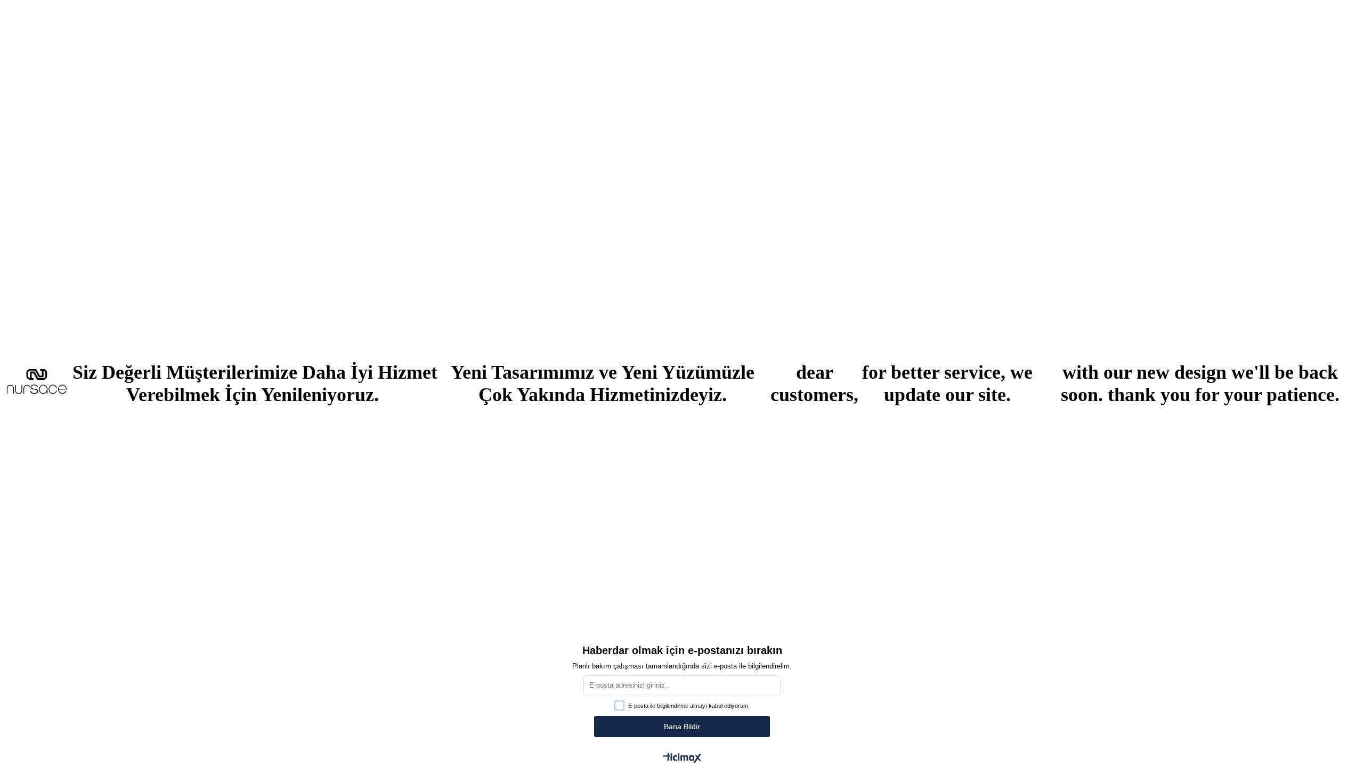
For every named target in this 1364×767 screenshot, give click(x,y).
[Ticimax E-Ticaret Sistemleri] (682, 758)
